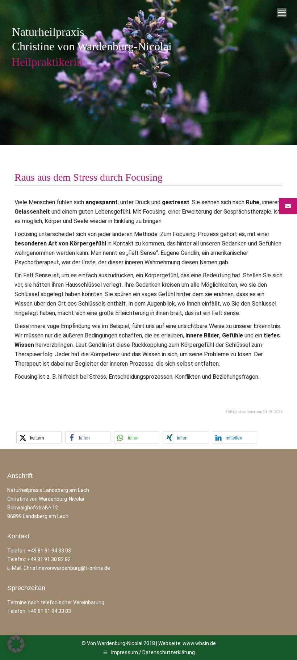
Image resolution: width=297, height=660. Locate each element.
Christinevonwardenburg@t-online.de (67, 568)
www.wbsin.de (199, 643)
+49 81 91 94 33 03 (49, 551)
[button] (39, 437)
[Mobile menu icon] (281, 12)
